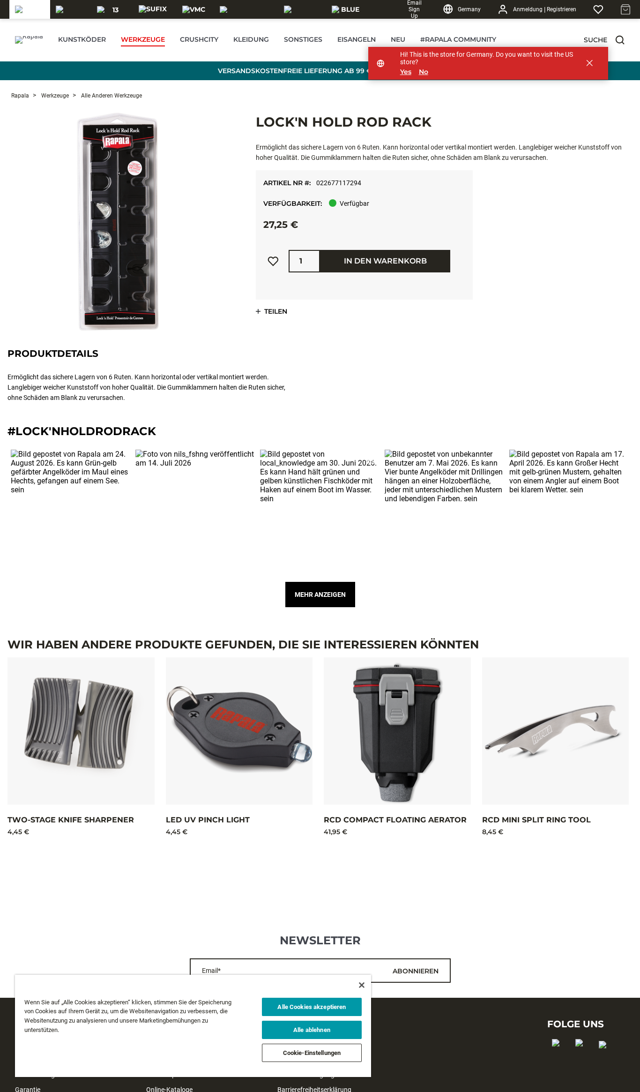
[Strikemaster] (246, 9)
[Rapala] (29, 9)
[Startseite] (29, 39)
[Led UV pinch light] (239, 731)
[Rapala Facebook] (559, 1058)
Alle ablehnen (311, 1029)
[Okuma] (70, 9)
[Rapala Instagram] (582, 1058)
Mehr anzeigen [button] (320, 594)
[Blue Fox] (346, 9)
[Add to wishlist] (273, 261)
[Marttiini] (302, 9)
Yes (405, 72)
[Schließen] (362, 985)
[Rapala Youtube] (605, 1059)
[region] (193, 1026)
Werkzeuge (54, 95)
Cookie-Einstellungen (312, 1052)
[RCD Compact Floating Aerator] (397, 731)
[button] (620, 40)
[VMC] (194, 9)
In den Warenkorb (385, 260)
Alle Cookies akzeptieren (311, 1006)
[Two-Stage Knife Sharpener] (81, 731)
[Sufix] (152, 9)
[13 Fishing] (111, 9)
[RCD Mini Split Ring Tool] (555, 731)
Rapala (20, 95)
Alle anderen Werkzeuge (111, 95)
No (423, 72)
